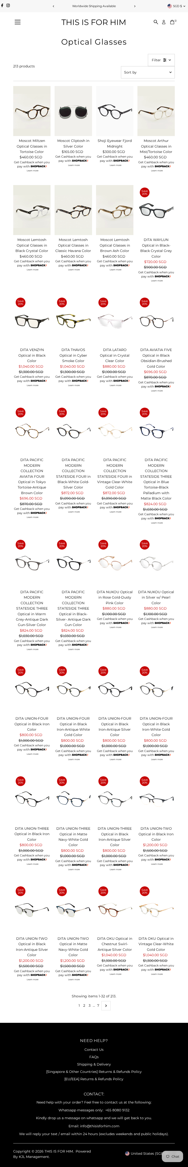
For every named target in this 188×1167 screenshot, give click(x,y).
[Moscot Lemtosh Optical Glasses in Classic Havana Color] (73, 210)
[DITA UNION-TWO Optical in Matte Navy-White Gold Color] (73, 909)
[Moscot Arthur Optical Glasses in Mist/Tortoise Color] (156, 111)
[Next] (134, 6)
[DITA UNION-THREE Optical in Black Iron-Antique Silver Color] (114, 799)
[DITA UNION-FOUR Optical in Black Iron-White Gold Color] (156, 689)
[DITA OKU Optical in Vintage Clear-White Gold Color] (156, 909)
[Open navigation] (17, 22)
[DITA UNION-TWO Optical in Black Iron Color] (156, 799)
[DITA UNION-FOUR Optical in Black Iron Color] (32, 689)
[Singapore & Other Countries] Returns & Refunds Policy (94, 1071)
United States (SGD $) (149, 1153)
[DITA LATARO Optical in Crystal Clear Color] (114, 320)
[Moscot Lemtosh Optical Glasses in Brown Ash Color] (114, 210)
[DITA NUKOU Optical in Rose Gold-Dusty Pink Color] (114, 562)
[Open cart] (172, 22)
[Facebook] (2, 6)
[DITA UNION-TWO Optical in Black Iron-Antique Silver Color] (32, 909)
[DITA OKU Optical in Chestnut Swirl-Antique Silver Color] (114, 909)
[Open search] (156, 22)
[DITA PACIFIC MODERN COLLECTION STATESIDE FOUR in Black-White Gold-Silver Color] (73, 430)
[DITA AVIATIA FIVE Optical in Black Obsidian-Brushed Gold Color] (156, 320)
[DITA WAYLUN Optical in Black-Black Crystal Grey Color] (156, 210)
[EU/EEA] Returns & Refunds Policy (93, 1079)
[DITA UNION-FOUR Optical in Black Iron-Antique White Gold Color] (73, 689)
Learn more (32, 170)
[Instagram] (8, 6)
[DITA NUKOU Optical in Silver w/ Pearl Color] (156, 562)
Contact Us (94, 1049)
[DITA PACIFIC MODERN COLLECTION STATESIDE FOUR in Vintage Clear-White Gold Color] (114, 430)
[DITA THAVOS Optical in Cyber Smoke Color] (73, 320)
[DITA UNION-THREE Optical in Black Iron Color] (32, 799)
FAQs (94, 1057)
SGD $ (177, 6)
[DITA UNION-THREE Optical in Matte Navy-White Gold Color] (73, 799)
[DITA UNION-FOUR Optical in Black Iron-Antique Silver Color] (114, 689)
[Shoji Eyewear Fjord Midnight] (114, 111)
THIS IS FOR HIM (93, 22)
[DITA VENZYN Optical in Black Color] (32, 320)
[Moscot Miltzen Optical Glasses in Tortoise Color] (32, 111)
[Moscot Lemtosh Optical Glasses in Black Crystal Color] (32, 210)
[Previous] (53, 6)
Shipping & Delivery (94, 1064)
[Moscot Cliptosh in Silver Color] (73, 111)
